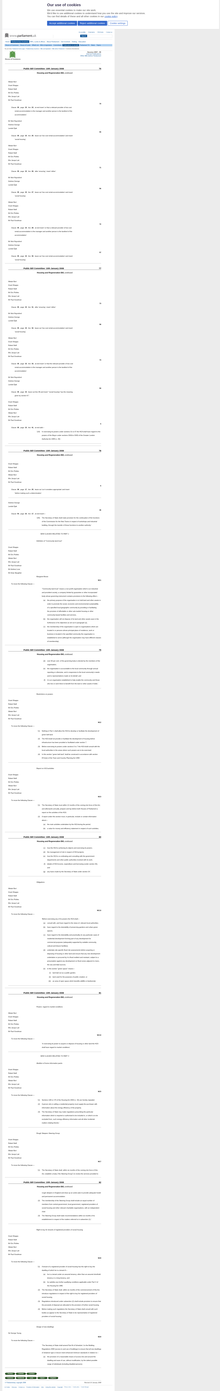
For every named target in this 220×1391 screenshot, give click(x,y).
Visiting (74, 42)
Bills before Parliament (58, 48)
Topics (99, 45)
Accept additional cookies (62, 23)
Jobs (42, 1387)
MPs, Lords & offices (37, 42)
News (93, 45)
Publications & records (70, 45)
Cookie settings (117, 23)
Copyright (60, 1387)
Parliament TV (84, 45)
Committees (58, 45)
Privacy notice (67, 1387)
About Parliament (53, 42)
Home (7, 42)
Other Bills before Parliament (90, 56)
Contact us (109, 32)
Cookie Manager (85, 1387)
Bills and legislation (46, 48)
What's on (35, 45)
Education (82, 42)
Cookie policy (76, 1387)
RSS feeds (100, 32)
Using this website (50, 1387)
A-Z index (7, 1387)
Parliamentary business (19, 42)
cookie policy (110, 16)
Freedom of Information (32, 1387)
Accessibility (82, 32)
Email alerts (91, 32)
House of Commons (12, 45)
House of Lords (25, 45)
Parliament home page (18, 48)
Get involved (65, 42)
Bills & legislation (46, 45)
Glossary (14, 1387)
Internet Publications (93, 54)
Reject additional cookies (92, 23)
